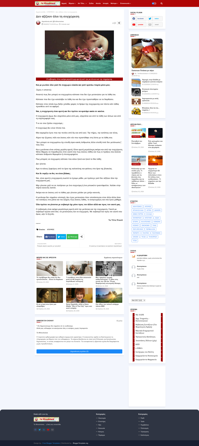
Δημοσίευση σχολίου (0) (79, 351)
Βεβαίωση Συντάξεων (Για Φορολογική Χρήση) (146, 325)
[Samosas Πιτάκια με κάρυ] (147, 53)
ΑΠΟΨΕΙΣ (50, 12)
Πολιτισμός (145, 428)
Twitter (62, 237)
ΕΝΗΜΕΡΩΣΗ (137, 218)
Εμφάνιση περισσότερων (113, 257)
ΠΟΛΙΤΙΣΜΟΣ (156, 233)
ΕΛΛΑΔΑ (149, 214)
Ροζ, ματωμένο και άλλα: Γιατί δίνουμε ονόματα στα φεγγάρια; (155, 144)
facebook (141, 18)
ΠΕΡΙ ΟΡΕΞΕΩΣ (138, 229)
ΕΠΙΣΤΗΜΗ (148, 218)
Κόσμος (101, 432)
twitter (157, 18)
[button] (161, 3)
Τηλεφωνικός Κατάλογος (145, 337)
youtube (140, 24)
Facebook (51, 237)
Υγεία (142, 421)
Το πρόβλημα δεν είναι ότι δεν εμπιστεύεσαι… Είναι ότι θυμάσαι (50, 278)
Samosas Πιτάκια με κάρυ (143, 70)
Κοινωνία (101, 428)
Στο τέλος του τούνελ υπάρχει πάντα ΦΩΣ (107, 305)
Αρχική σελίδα (40, 12)
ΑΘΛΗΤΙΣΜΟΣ (137, 206)
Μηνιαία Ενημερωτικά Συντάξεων (145, 332)
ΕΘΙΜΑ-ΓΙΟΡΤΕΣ (138, 214)
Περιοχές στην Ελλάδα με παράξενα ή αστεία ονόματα (152, 81)
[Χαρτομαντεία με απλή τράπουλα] (136, 102)
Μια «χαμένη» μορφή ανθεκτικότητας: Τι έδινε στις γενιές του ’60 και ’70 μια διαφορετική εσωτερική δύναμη (108, 280)
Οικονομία (102, 418)
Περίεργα (101, 435)
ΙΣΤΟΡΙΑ (135, 221)
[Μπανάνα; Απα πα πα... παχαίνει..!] (136, 111)
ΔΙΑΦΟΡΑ (157, 210)
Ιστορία (105, 3)
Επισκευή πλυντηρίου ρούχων (150, 90)
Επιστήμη (101, 421)
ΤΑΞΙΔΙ (143, 237)
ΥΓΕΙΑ (135, 240)
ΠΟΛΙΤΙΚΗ (146, 233)
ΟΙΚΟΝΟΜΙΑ (145, 225)
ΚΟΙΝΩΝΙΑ (157, 221)
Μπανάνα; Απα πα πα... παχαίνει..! (150, 109)
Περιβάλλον (145, 425)
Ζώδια (91, 3)
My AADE (140, 315)
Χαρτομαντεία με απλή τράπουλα (150, 99)
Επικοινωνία (124, 3)
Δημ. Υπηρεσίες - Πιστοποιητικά (142, 319)
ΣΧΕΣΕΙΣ (135, 237)
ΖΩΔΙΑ (157, 218)
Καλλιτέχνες (145, 435)
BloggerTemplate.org (80, 443)
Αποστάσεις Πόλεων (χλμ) (146, 340)
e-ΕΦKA (139, 348)
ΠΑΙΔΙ (154, 225)
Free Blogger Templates (51, 443)
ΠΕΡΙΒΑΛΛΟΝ (150, 229)
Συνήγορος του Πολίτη (145, 352)
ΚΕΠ (137, 344)
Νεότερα (114, 3)
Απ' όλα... (81, 3)
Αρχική (63, 3)
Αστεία (98, 3)
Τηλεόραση (145, 432)
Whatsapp (73, 237)
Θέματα (71, 3)
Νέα (99, 425)
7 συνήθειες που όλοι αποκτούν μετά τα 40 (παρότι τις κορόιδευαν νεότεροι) (78, 279)
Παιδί (142, 418)
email (156, 24)
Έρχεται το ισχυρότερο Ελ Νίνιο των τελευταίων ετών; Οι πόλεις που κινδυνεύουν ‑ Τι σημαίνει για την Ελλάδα (155, 176)
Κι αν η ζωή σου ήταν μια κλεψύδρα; (46, 305)
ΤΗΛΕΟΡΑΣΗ (153, 237)
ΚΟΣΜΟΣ (136, 225)
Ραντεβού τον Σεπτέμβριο (137, 142)
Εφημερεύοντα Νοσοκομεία (147, 356)
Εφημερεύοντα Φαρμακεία (146, 359)
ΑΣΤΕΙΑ (149, 210)
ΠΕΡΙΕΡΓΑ (136, 233)
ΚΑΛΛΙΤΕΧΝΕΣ (146, 221)
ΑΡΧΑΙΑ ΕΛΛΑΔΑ (138, 210)
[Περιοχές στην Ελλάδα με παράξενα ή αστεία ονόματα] (136, 83)
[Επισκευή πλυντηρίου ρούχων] (136, 92)
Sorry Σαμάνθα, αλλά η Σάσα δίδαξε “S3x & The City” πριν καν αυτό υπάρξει (79, 306)
